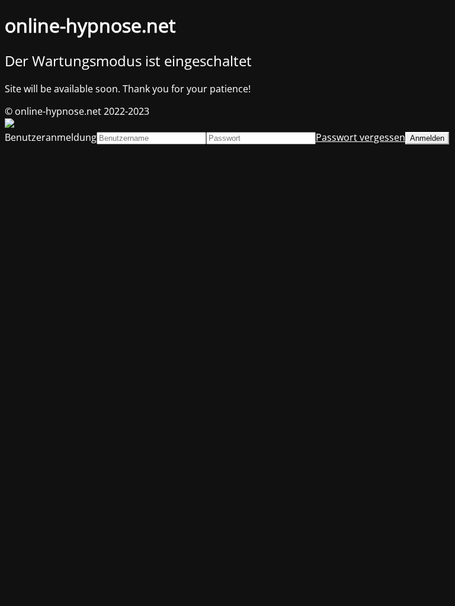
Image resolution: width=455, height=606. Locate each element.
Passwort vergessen (360, 137)
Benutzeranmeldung (51, 137)
